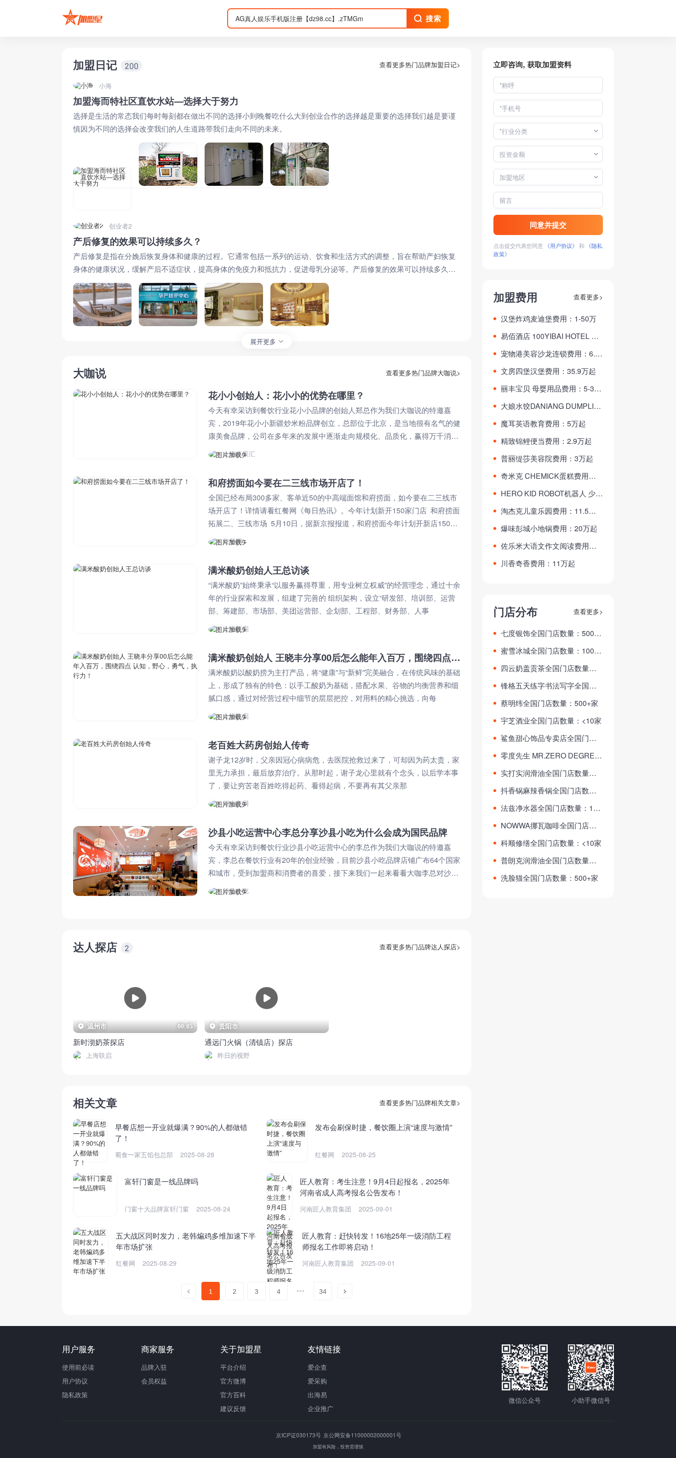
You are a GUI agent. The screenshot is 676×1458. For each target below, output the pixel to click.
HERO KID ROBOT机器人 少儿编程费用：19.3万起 (552, 493)
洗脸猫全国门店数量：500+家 (549, 878)
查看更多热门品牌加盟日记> (419, 64)
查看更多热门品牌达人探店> (419, 946)
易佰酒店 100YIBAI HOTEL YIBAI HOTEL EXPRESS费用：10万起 (552, 336)
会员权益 (154, 1381)
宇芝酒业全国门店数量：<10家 (551, 720)
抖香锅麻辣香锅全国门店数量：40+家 (545, 790)
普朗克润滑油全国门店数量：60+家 (551, 860)
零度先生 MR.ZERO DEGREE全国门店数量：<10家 (550, 755)
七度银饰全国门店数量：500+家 (547, 633)
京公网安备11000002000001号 (362, 1435)
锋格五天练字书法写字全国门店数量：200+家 (548, 685)
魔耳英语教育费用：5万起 (543, 423)
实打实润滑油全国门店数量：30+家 (551, 773)
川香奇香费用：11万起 (538, 563)
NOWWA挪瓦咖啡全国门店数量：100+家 (548, 825)
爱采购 (317, 1381)
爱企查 (317, 1367)
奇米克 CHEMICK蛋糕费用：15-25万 (550, 476)
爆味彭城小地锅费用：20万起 (549, 528)
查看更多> (588, 296)
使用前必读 (78, 1367)
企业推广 (320, 1408)
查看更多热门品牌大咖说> (423, 372)
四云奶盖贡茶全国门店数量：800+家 (551, 668)
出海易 (317, 1394)
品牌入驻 (154, 1367)
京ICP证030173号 (299, 1435)
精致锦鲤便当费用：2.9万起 (546, 441)
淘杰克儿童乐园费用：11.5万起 (548, 511)
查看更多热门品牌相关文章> (419, 1102)
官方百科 (233, 1394)
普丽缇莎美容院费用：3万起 (547, 458)
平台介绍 (233, 1367)
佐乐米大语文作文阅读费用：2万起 (551, 545)
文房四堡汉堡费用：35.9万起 (548, 371)
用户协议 (75, 1381)
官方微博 (233, 1381)
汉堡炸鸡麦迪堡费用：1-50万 (548, 318)
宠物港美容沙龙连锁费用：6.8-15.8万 (551, 353)
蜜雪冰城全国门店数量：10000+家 (551, 650)
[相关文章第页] (188, 1291)
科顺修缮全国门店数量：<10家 (551, 843)
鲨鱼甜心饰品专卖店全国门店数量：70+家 (548, 738)
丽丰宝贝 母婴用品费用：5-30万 (549, 388)
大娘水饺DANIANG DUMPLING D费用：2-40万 (550, 406)
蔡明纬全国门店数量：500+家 (549, 703)
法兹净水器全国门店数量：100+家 (551, 808)
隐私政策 (75, 1394)
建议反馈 (233, 1408)
